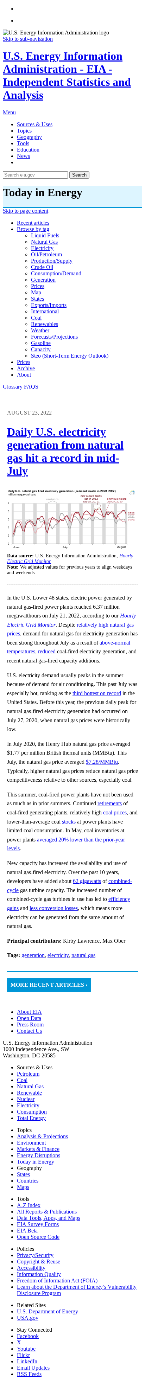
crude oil (42, 267)
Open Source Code (38, 1237)
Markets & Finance (38, 1149)
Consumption (32, 1112)
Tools (23, 143)
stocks (69, 822)
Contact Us (29, 1031)
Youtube (26, 1349)
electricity (42, 248)
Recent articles (33, 223)
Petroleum (28, 1074)
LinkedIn (27, 1361)
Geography (29, 137)
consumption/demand (56, 273)
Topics (24, 131)
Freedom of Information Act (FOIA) (57, 1280)
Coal (22, 1080)
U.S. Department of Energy (47, 1311)
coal (36, 318)
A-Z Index (28, 1205)
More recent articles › (49, 985)
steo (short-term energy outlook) (69, 356)
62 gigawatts (87, 881)
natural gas (44, 242)
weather (40, 330)
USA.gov (27, 1318)
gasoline (41, 343)
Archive (26, 368)
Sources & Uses (34, 124)
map (36, 292)
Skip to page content (25, 211)
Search (79, 175)
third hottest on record (96, 693)
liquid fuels (45, 235)
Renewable (29, 1093)
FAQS (31, 387)
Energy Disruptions (38, 1155)
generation (43, 280)
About (24, 375)
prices (37, 286)
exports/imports (49, 305)
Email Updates (33, 1368)
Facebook (28, 1336)
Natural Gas (30, 1086)
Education (28, 150)
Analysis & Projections (42, 1136)
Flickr (23, 1355)
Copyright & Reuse (38, 1261)
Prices (23, 362)
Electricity (28, 1105)
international (45, 311)
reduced (47, 651)
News (23, 156)
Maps (23, 1187)
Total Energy (31, 1118)
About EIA (29, 1012)
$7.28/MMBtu (102, 762)
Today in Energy (35, 1162)
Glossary (13, 387)
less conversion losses (54, 908)
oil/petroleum (46, 254)
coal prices (115, 812)
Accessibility (31, 1268)
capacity (41, 349)
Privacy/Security (35, 1255)
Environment (31, 1143)
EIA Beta (27, 1231)
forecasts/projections (54, 337)
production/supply (51, 261)
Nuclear (25, 1099)
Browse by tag (33, 229)
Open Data (29, 1018)
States (23, 1174)
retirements (109, 803)
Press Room (30, 1024)
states (37, 299)
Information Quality (39, 1274)
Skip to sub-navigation (28, 39)
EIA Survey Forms (38, 1224)
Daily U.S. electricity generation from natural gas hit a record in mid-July (65, 451)
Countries (27, 1181)
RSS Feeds (29, 1374)
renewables (44, 324)
